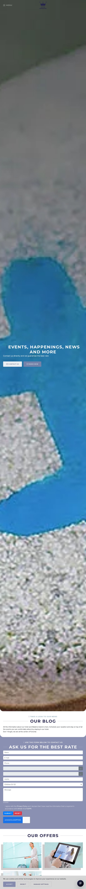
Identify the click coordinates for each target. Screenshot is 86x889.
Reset (18, 813)
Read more (22, 860)
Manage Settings (41, 884)
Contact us (14, 364)
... (81, 768)
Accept (9, 884)
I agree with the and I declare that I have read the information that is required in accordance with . (39, 807)
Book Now (33, 364)
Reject (23, 884)
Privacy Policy (22, 806)
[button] (7, 5)
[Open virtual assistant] (80, 883)
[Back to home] (43, 5)
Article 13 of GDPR (24, 809)
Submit (8, 813)
